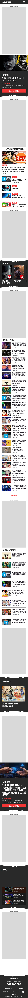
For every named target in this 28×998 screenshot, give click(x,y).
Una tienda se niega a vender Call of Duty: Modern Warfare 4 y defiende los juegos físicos (19, 352)
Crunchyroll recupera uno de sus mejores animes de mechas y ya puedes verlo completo (19, 359)
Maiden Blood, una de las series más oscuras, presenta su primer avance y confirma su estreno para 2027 (19, 465)
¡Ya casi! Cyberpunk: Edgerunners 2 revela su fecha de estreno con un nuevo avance (19, 472)
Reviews (14, 186)
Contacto (9, 981)
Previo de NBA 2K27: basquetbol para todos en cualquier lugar (18, 197)
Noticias (4, 165)
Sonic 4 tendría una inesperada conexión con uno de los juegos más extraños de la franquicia (19, 344)
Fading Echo (15, 188)
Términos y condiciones (16, 981)
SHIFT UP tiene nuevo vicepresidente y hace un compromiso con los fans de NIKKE (18, 450)
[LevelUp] (7, 989)
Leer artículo (14, 91)
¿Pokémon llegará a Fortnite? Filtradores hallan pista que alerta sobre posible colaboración (19, 442)
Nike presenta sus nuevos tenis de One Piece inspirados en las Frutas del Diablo (19, 382)
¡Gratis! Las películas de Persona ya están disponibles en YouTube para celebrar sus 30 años (19, 457)
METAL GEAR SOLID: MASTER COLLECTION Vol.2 (7, 283)
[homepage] (7, 2)
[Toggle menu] (24, 2)
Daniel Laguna (7, 798)
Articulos (15, 193)
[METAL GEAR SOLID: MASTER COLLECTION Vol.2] (14, 63)
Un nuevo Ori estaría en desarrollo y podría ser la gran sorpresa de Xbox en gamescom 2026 (18, 367)
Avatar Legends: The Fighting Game (10, 705)
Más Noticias (14, 495)
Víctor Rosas (7, 83)
